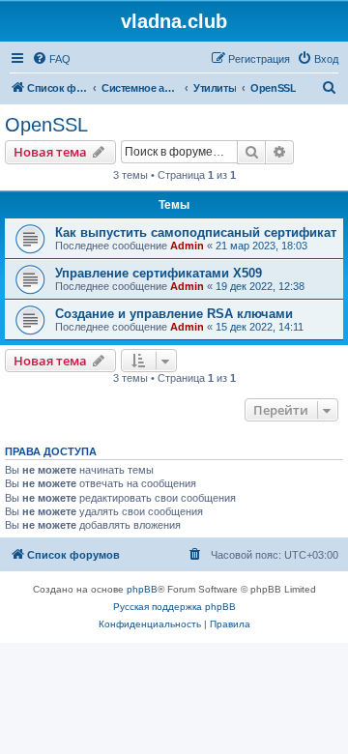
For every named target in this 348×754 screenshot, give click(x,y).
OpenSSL (46, 124)
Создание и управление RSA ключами (174, 313)
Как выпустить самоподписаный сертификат (195, 232)
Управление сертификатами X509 (158, 273)
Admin (187, 245)
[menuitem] (51, 59)
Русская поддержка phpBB (174, 606)
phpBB (142, 589)
